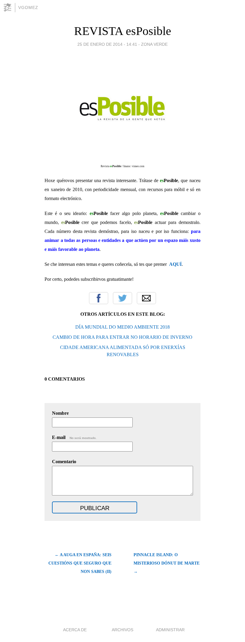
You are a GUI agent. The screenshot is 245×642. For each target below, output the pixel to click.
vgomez (28, 7)
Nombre (60, 413)
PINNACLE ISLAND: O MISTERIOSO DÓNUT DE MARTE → (167, 563)
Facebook (98, 298)
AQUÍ (175, 264)
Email (146, 298)
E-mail (74, 437)
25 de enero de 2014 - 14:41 (107, 44)
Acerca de (75, 629)
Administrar (170, 629)
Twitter (122, 298)
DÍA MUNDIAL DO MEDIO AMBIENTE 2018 (122, 327)
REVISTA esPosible (122, 31)
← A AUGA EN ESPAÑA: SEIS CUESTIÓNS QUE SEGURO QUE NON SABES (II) (79, 563)
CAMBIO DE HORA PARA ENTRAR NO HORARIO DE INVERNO (122, 337)
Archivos (122, 629)
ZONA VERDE (154, 44)
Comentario (64, 461)
